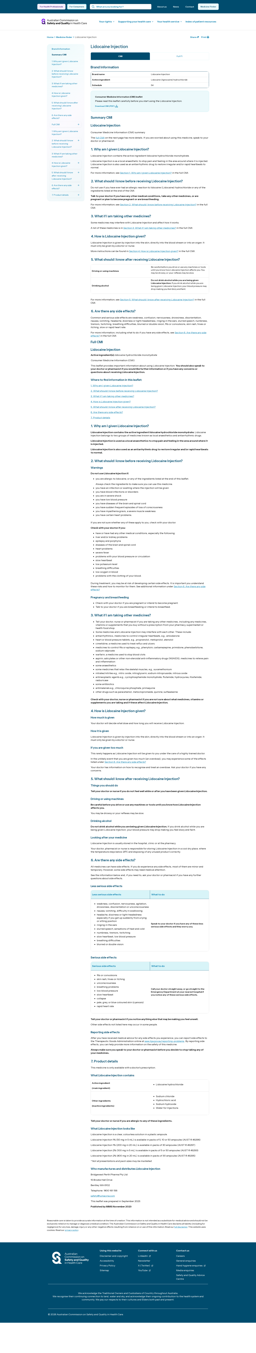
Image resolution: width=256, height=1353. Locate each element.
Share (193, 37)
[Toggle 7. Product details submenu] (78, 195)
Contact (189, 6)
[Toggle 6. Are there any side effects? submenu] (78, 185)
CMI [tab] (120, 56)
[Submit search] (93, 6)
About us (162, 6)
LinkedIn (143, 1255)
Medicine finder (64, 37)
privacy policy (71, 1230)
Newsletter (144, 1260)
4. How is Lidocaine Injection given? (61, 94)
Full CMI (56, 124)
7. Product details (60, 195)
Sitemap (104, 1270)
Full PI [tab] (179, 56)
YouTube (143, 1270)
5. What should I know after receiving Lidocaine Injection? (65, 105)
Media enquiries (185, 1270)
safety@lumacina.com (103, 1195)
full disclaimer (180, 1227)
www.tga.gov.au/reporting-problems (164, 1041)
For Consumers (77, 6)
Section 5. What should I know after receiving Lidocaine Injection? (157, 299)
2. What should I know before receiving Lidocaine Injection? (65, 74)
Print (203, 37)
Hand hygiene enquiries (189, 1265)
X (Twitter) (144, 1265)
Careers (180, 1255)
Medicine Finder (208, 6)
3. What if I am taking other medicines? (64, 85)
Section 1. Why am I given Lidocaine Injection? (146, 172)
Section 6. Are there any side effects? (125, 762)
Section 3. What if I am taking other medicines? (149, 228)
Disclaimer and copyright (114, 1255)
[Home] (70, 1258)
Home (50, 37)
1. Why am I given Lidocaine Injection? (65, 63)
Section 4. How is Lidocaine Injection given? (153, 251)
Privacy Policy (107, 1265)
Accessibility (107, 1260)
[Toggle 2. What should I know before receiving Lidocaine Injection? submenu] (78, 140)
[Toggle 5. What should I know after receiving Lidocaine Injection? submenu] (78, 172)
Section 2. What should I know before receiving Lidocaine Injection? (158, 204)
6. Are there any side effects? (62, 116)
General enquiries (186, 1260)
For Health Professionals (51, 6)
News (176, 6)
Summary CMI (59, 54)
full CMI (100, 137)
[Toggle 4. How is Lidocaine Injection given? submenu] (78, 163)
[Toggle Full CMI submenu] (78, 124)
